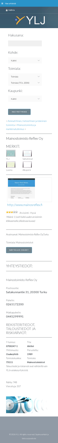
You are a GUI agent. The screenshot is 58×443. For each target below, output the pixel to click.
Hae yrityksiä (10, 3)
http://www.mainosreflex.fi (24, 205)
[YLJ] (29, 20)
